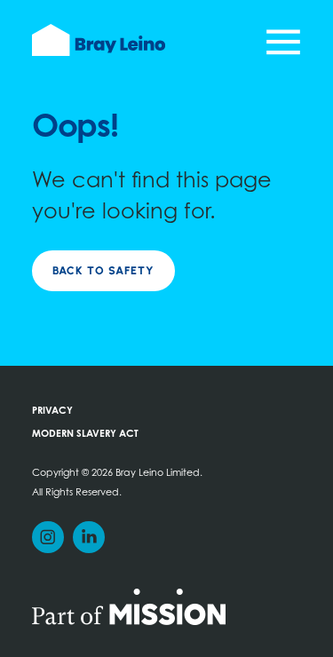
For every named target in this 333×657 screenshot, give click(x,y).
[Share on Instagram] (48, 537)
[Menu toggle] (283, 41)
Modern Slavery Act (85, 434)
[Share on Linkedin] (89, 537)
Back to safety (103, 270)
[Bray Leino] (98, 40)
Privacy (52, 411)
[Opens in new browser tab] (129, 605)
